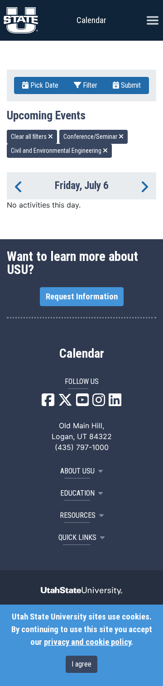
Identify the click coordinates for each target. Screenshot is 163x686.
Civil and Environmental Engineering (57, 150)
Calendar (81, 353)
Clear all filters (29, 136)
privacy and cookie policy (87, 642)
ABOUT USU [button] (77, 471)
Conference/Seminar (91, 136)
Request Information (82, 297)
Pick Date (43, 85)
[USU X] (65, 402)
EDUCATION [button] (77, 493)
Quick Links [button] (77, 537)
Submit (130, 85)
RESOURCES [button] (78, 515)
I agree (81, 664)
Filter (89, 85)
